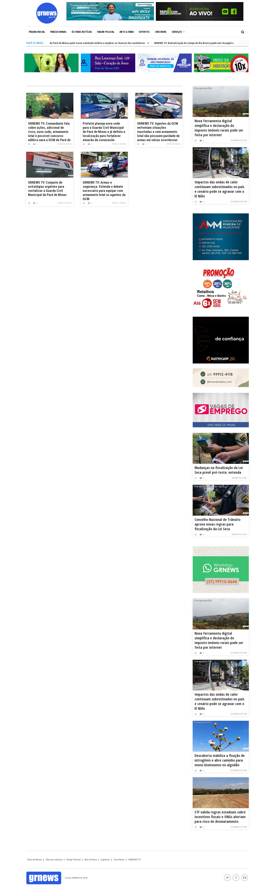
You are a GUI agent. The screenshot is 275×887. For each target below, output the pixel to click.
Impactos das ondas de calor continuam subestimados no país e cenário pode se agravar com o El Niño (219, 189)
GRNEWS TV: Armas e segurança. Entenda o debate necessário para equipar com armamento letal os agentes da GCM (104, 190)
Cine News (160, 32)
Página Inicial (37, 32)
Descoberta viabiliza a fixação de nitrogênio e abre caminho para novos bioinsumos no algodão (220, 760)
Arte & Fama (127, 32)
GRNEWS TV (134, 859)
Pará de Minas (58, 32)
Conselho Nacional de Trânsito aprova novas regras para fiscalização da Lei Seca (217, 524)
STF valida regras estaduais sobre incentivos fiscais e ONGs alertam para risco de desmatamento (220, 817)
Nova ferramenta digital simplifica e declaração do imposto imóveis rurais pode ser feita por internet (219, 127)
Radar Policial (105, 32)
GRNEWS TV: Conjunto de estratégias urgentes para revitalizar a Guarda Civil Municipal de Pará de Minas (47, 188)
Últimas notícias (82, 32)
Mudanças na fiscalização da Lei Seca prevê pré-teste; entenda (219, 470)
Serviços (177, 32)
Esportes (144, 32)
